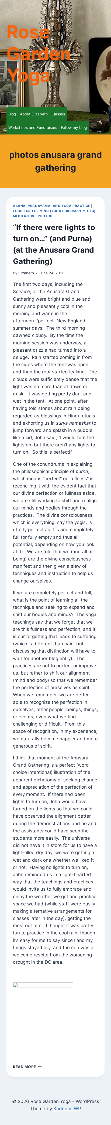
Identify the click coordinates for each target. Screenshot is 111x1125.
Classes (58, 114)
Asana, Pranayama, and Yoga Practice (51, 206)
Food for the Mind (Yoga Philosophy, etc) (54, 211)
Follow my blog (74, 127)
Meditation (23, 216)
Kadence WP (67, 1108)
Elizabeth (26, 273)
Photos (45, 216)
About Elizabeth (34, 114)
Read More (27, 1067)
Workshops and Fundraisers (32, 127)
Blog (12, 114)
